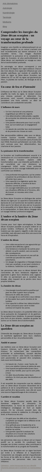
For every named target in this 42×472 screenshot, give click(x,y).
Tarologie (7, 17)
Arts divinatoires (10, 3)
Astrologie (7, 8)
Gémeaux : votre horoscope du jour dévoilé (18, 465)
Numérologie (9, 13)
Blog (5, 26)
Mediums (7, 22)
